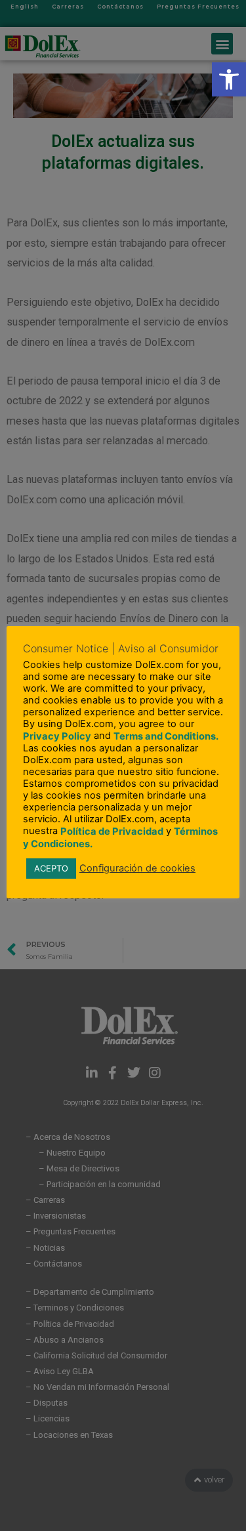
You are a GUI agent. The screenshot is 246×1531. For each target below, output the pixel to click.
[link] (229, 79)
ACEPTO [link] (51, 868)
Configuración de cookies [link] (137, 868)
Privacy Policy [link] (57, 736)
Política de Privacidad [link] (111, 831)
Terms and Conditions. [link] (165, 736)
